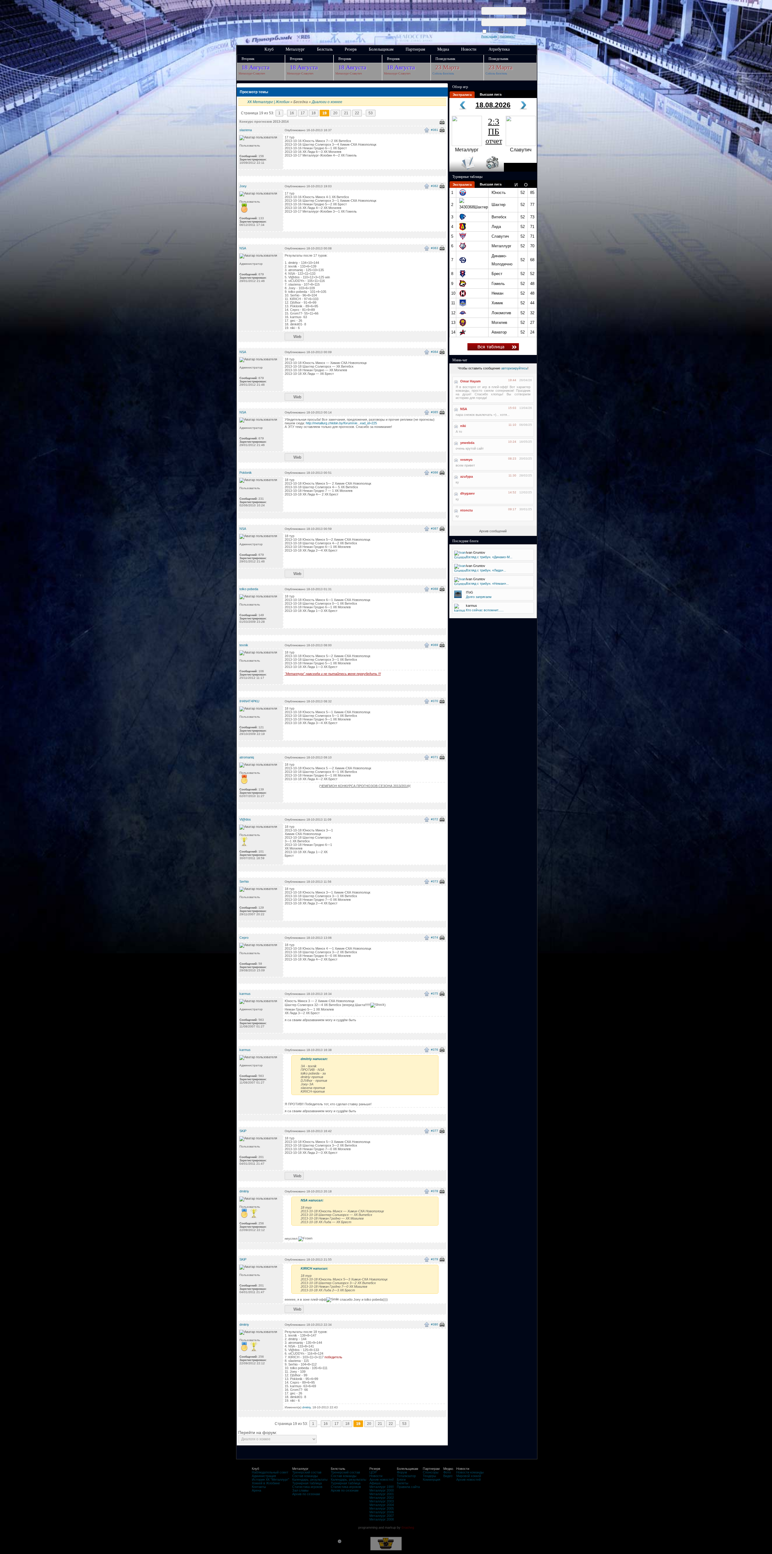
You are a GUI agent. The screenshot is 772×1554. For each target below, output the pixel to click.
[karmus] (459, 610)
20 (335, 113)
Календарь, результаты (310, 1479)
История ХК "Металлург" (270, 1479)
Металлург (295, 49)
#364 (434, 351)
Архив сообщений (493, 531)
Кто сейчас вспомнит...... (485, 610)
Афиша (375, 1483)
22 (357, 113)
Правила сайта (408, 1487)
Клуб (269, 49)
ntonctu (466, 510)
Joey (243, 186)
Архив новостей (381, 1479)
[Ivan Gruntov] (460, 557)
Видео (448, 1476)
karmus (245, 993)
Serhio (244, 881)
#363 (434, 248)
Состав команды (305, 1476)
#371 (434, 757)
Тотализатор (406, 1476)
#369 (434, 645)
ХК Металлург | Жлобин (268, 102)
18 (314, 113)
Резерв (351, 49)
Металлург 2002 (381, 1497)
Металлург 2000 (381, 1490)
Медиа (443, 49)
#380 (434, 1324)
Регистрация (489, 36)
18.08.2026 (493, 105)
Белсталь (325, 49)
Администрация (264, 1476)
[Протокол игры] (464, 170)
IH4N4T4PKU (249, 701)
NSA (242, 248)
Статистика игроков (307, 1487)
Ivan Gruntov (475, 552)
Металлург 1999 (381, 1487)
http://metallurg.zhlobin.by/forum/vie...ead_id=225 (341, 423)
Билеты (402, 1483)
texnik (243, 645)
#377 (434, 1130)
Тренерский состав (306, 1472)
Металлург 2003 (381, 1501)
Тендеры (429, 1476)
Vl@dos (245, 819)
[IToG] (458, 597)
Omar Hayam (470, 381)
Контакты (259, 1487)
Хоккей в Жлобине (266, 1483)
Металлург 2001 (381, 1494)
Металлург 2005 (381, 1508)
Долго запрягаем (479, 597)
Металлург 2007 (381, 1516)
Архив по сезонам (306, 1494)
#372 (434, 819)
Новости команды (470, 1472)
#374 (434, 937)
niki (463, 426)
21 (346, 113)
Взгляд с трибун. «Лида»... (486, 570)
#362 (434, 186)
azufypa (466, 476)
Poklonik (245, 472)
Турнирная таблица (307, 1483)
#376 (434, 1049)
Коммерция (431, 1479)
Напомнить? (507, 36)
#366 (434, 472)
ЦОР (373, 1472)
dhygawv (467, 493)
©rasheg (407, 1527)
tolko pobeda (248, 589)
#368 (434, 588)
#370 (434, 701)
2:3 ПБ (494, 131)
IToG (469, 592)
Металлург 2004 (381, 1505)
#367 (434, 528)
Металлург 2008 (381, 1519)
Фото (447, 1472)
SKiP (242, 1131)
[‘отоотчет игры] (491, 170)
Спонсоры (430, 1472)
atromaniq (246, 757)
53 (371, 113)
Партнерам (415, 49)
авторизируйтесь (514, 368)
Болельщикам (381, 49)
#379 (434, 1259)
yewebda (467, 443)
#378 (434, 1191)
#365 (434, 412)
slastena (245, 130)
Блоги (401, 1479)
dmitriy (244, 1191)
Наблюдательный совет (270, 1472)
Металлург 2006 (381, 1512)
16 (292, 113)
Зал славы (300, 1490)
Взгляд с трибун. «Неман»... (487, 583)
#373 (434, 881)
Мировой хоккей (468, 1476)
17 (303, 113)
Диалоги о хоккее (327, 102)
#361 (434, 129)
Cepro (243, 937)
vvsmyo (466, 459)
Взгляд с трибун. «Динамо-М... (489, 557)
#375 (434, 993)
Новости (468, 49)
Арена (256, 1490)
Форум (402, 1472)
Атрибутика (499, 49)
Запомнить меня (498, 31)
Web (297, 336)
